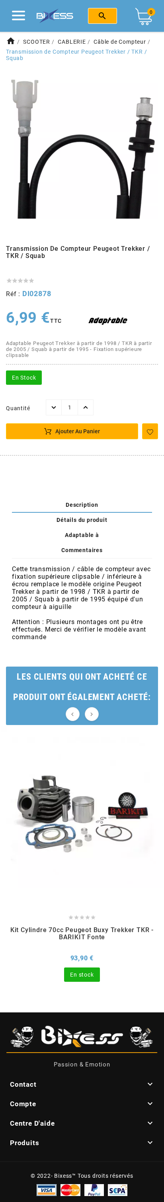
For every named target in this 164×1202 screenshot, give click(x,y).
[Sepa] (117, 1189)
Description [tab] (82, 505)
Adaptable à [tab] (82, 535)
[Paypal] (94, 1189)
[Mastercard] (70, 1189)
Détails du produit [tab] (82, 520)
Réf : (14, 294)
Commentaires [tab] (82, 550)
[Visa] (47, 1189)
